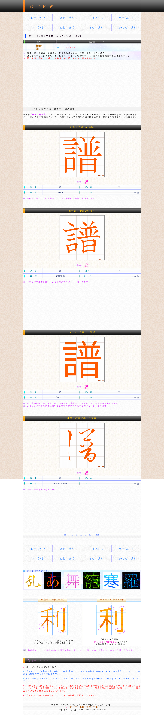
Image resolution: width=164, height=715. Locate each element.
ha (65, 535)
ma (97, 535)
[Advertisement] (82, 83)
